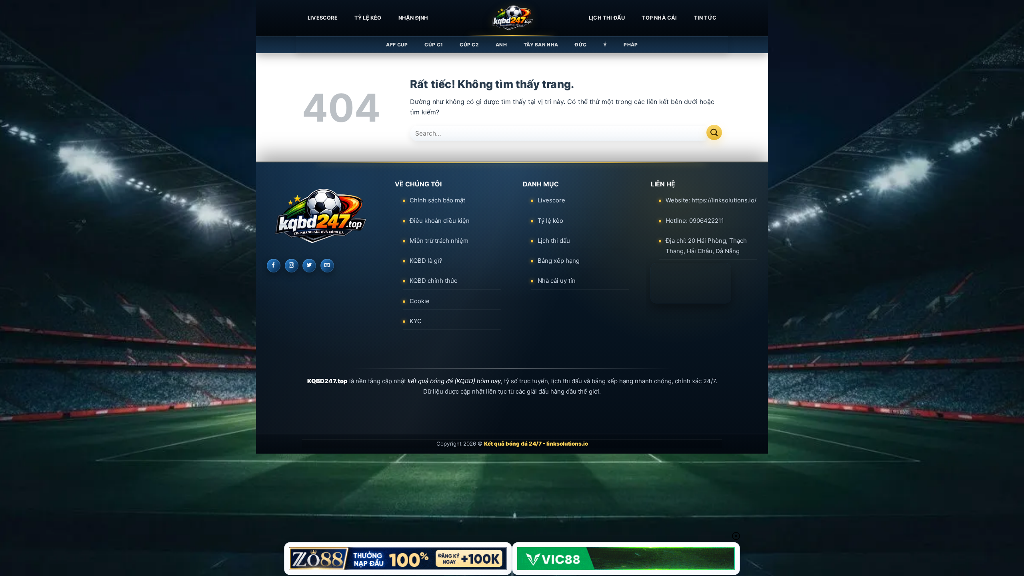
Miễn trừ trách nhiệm (439, 240)
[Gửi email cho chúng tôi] (327, 265)
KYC (416, 321)
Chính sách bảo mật (437, 200)
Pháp (631, 45)
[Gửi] (714, 132)
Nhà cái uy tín (557, 280)
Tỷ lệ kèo (368, 18)
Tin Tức (705, 18)
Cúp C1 (433, 45)
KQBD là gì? (426, 260)
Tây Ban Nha (541, 45)
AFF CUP (397, 45)
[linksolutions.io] (512, 18)
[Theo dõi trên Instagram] (291, 265)
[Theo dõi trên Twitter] (309, 265)
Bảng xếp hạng (559, 260)
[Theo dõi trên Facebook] (273, 265)
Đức (580, 45)
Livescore (551, 200)
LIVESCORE (323, 18)
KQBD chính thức (433, 280)
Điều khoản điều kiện (440, 220)
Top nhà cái (659, 18)
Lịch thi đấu (607, 18)
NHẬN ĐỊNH (413, 18)
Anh (501, 45)
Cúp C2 (469, 45)
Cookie (420, 301)
